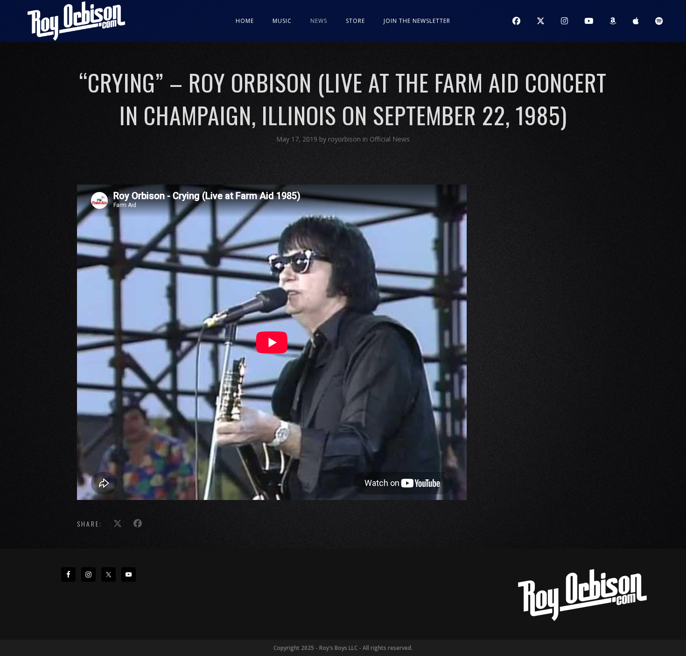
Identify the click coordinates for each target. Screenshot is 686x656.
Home (245, 21)
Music (282, 21)
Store (355, 21)
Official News (390, 139)
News (318, 21)
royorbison (345, 139)
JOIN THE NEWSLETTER (417, 21)
